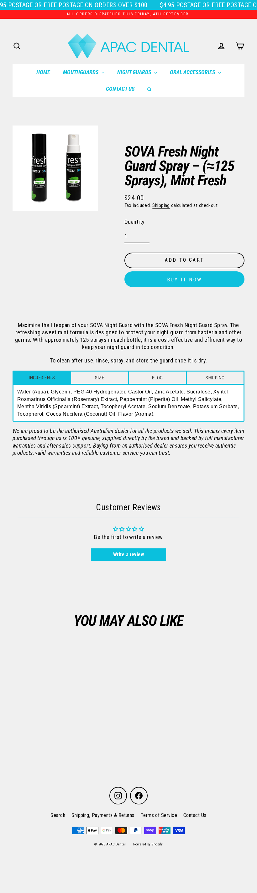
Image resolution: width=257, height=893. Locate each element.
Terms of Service (159, 815)
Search (57, 815)
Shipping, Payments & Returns (102, 815)
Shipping (161, 205)
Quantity (134, 221)
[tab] (42, 378)
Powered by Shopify (148, 844)
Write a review (128, 554)
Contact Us (195, 815)
